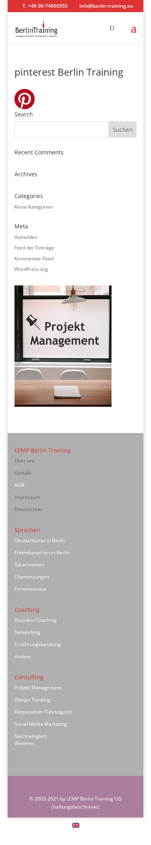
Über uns (24, 460)
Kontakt (22, 472)
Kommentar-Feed (34, 258)
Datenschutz (28, 509)
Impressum (27, 497)
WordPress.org (31, 269)
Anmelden (25, 237)
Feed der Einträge (34, 247)
